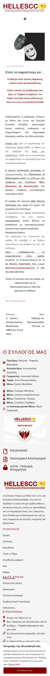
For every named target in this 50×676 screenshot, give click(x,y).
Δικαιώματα (8, 589)
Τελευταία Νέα (18, 301)
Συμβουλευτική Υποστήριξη (16, 601)
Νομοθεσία (8, 547)
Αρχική (6, 535)
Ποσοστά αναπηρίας (13, 595)
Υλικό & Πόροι (10, 553)
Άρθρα (6, 572)
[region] (25, 659)
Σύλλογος (7, 541)
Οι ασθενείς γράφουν (13, 560)
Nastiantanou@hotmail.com (20, 267)
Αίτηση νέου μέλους (12, 583)
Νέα (7, 301)
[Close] (48, 643)
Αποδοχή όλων (25, 670)
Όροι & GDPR (14, 664)
